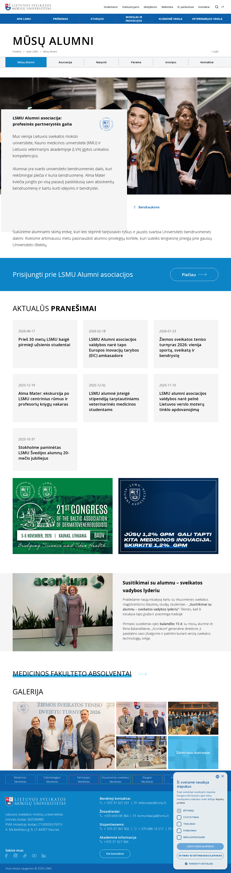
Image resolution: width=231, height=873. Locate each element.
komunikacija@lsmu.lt (153, 816)
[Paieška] (216, 7)
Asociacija (65, 62)
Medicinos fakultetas (20, 779)
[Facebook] (6, 856)
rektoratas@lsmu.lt (152, 803)
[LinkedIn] (44, 856)
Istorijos (170, 62)
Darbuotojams (130, 7)
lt (223, 6)
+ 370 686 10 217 (151, 829)
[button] (200, 863)
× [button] (222, 776)
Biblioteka (167, 7)
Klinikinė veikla (170, 19)
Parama (136, 62)
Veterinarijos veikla (207, 19)
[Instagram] (15, 856)
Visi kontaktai (115, 853)
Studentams (111, 7)
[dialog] (200, 820)
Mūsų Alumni (26, 62)
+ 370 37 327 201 (116, 803)
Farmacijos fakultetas (83, 779)
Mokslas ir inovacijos (134, 18)
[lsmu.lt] (28, 7)
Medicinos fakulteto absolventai (72, 673)
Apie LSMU (24, 19)
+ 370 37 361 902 (116, 829)
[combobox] (217, 776)
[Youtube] (34, 856)
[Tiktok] (25, 856)
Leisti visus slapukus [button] (200, 846)
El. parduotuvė (185, 7)
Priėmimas (60, 19)
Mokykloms (150, 7)
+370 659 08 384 (116, 816)
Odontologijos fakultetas (52, 779)
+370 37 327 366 (116, 841)
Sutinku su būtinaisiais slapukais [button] (200, 855)
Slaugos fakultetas (147, 779)
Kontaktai (204, 7)
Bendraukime (149, 207)
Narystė (101, 62)
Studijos (97, 19)
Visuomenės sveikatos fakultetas (115, 779)
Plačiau (189, 274)
